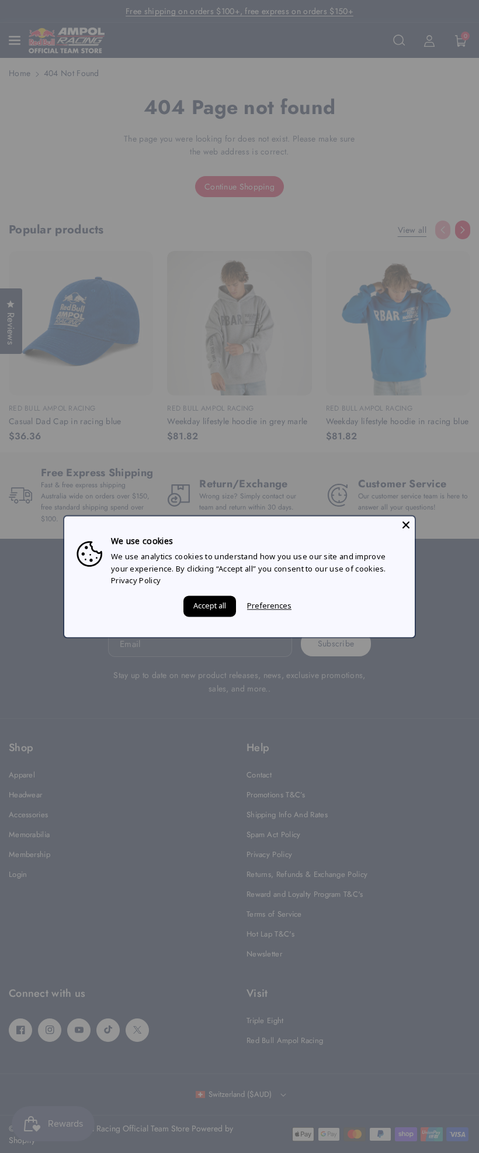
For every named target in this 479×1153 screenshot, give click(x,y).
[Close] (406, 525)
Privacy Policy (136, 581)
